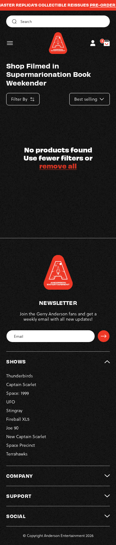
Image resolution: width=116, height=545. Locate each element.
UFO (10, 402)
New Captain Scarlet (26, 436)
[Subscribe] (104, 336)
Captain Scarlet (21, 384)
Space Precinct (20, 445)
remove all (58, 166)
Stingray (14, 410)
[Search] (13, 21)
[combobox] (58, 21)
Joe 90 (12, 428)
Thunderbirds (19, 376)
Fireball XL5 (17, 419)
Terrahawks (17, 454)
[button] (10, 43)
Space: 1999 (17, 393)
